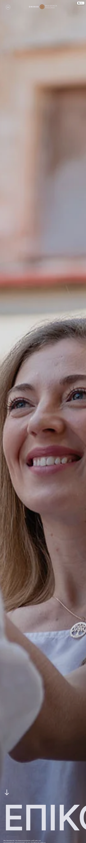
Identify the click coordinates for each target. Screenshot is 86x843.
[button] (8, 7)
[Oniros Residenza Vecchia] (43, 6)
